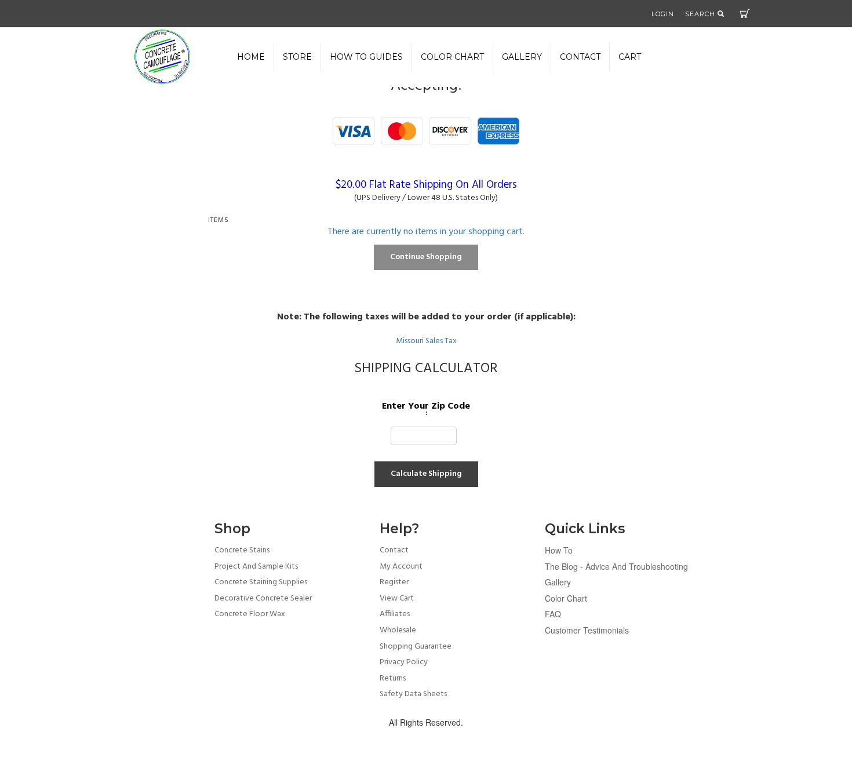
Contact (580, 57)
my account (401, 566)
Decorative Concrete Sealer (263, 598)
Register (394, 582)
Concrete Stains (242, 550)
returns (393, 678)
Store (297, 57)
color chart (452, 57)
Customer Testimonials (587, 630)
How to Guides (366, 57)
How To (559, 550)
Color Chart (566, 598)
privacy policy (404, 662)
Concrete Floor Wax (249, 614)
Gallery (558, 582)
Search (701, 14)
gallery (522, 57)
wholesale (398, 630)
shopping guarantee (416, 646)
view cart (397, 598)
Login (662, 14)
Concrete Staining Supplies (260, 582)
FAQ (553, 614)
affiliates (395, 614)
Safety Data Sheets (413, 694)
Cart (744, 13)
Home (251, 57)
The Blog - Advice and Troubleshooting (616, 566)
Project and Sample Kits (256, 566)
